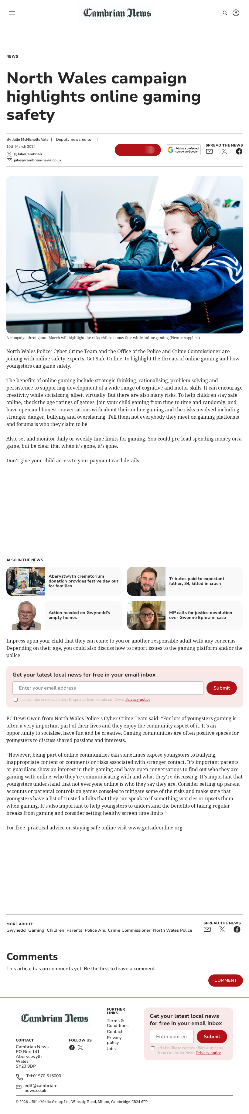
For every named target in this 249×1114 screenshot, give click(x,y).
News (12, 56)
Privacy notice (137, 699)
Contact (114, 1032)
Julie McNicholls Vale (30, 139)
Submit (221, 688)
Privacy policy (114, 1040)
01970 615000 (47, 1076)
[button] (12, 13)
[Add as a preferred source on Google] (183, 149)
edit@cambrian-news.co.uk (41, 1088)
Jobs (111, 1049)
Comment (225, 980)
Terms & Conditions (117, 1023)
